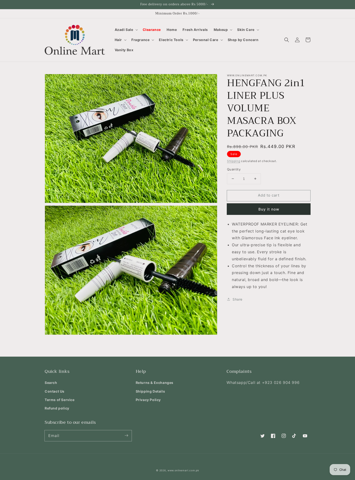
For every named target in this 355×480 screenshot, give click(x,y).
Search (51, 383)
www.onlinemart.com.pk (183, 470)
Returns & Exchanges (154, 383)
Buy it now (268, 209)
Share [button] (237, 299)
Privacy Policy (148, 400)
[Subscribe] (126, 435)
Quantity (234, 169)
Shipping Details (150, 391)
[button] (126, 30)
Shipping (233, 161)
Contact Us (54, 391)
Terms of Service (60, 400)
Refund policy (57, 408)
